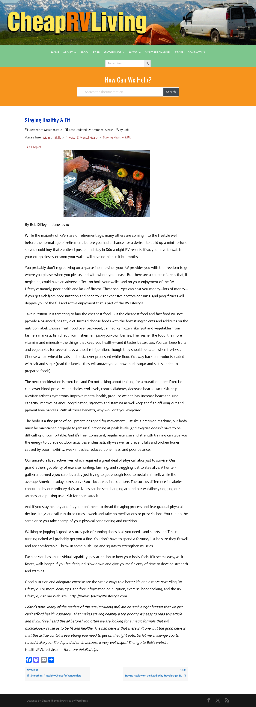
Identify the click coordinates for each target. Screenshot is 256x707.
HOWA (133, 52)
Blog (84, 52)
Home (55, 52)
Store (179, 52)
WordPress (81, 700)
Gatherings (112, 52)
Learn (96, 52)
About (68, 52)
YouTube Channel (158, 52)
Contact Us (196, 52)
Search (171, 92)
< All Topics (33, 147)
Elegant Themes (50, 700)
